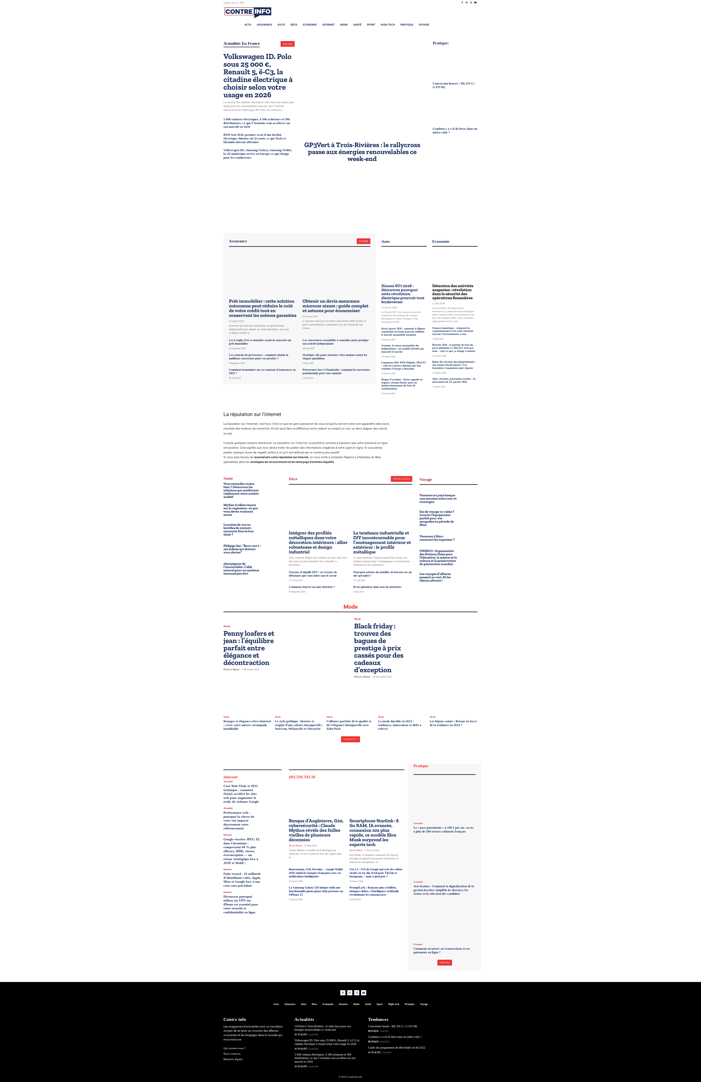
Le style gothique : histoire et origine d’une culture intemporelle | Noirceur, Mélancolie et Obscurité (299, 725)
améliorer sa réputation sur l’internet (283, 443)
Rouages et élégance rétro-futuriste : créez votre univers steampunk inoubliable (247, 725)
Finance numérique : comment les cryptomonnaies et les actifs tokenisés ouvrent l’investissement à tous (452, 331)
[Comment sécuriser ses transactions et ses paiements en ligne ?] (444, 920)
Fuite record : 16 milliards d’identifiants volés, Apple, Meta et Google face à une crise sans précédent (242, 879)
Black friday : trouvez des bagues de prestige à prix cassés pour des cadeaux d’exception (378, 647)
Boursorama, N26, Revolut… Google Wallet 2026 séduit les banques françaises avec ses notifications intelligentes (316, 873)
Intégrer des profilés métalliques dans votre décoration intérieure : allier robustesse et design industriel (318, 542)
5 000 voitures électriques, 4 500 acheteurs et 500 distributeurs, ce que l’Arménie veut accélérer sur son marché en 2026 (256, 123)
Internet (227, 835)
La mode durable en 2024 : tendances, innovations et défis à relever (399, 725)
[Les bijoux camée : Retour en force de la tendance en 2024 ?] (454, 697)
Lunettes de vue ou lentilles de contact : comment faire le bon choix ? (238, 529)
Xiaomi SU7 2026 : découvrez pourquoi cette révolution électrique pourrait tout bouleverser (402, 293)
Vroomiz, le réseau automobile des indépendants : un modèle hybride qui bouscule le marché (402, 348)
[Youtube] (475, 3)
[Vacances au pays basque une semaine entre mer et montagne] (469, 498)
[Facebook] (462, 3)
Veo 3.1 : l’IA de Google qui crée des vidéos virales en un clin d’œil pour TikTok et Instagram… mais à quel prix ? (375, 873)
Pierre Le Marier (231, 669)
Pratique (417, 944)
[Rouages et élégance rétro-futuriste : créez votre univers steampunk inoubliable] (247, 697)
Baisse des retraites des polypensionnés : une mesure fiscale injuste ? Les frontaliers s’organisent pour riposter (454, 364)
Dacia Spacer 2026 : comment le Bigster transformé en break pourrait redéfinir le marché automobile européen (403, 331)
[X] (471, 3)
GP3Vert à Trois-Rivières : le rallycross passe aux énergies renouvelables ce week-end (362, 152)
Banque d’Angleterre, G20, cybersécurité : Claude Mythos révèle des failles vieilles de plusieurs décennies (316, 830)
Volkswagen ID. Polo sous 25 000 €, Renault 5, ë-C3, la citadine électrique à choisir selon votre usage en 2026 (258, 75)
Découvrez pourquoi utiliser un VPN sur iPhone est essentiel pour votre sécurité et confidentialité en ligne (240, 904)
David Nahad (295, 845)
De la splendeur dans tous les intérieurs (377, 586)
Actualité (228, 781)
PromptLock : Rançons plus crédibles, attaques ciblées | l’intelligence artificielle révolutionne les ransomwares (374, 891)
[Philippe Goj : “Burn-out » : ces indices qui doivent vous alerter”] (272, 548)
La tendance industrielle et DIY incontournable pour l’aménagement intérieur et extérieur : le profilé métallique (382, 542)
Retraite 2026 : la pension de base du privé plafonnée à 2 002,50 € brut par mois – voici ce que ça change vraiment (453, 348)
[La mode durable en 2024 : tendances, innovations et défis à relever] (402, 697)
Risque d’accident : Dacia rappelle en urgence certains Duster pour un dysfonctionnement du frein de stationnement (402, 384)
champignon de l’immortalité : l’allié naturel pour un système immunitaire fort (241, 568)
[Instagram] (466, 3)
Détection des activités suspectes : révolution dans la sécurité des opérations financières (452, 291)
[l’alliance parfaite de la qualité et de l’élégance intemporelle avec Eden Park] (350, 697)
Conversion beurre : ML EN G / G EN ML (393, 1026)
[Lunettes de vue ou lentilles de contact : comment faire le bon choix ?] (272, 529)
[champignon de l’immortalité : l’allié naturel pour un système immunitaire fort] (272, 568)
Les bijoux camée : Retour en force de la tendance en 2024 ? (453, 723)
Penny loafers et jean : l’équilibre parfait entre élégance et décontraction (248, 648)
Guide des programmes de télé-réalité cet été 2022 (396, 1047)
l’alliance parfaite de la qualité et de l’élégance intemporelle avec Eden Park (349, 725)
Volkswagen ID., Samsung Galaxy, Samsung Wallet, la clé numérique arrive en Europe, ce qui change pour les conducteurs (257, 153)
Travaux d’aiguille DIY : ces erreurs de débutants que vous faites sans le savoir (313, 574)
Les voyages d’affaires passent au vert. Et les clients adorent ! (435, 577)
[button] (451, 12)
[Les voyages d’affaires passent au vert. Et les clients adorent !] (469, 576)
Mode (226, 626)
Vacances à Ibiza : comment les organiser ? (437, 538)
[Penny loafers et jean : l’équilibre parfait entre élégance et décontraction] (316, 647)
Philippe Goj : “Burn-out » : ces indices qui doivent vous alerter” (242, 549)
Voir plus (349, 739)
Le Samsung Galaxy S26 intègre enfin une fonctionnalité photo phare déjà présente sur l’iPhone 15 (316, 891)
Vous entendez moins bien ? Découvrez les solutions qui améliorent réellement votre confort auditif (241, 490)
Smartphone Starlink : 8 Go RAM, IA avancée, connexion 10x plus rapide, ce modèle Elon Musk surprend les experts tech (374, 832)
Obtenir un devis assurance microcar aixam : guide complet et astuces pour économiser (335, 305)
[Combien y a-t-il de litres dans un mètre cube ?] (455, 108)
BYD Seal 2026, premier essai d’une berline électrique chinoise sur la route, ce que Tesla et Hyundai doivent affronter (254, 138)
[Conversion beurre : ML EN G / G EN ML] (455, 63)
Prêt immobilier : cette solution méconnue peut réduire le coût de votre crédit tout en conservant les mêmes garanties (262, 308)
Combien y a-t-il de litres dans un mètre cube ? (395, 1036)
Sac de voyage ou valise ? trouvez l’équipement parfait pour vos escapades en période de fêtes (437, 518)
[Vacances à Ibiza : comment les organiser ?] (469, 537)
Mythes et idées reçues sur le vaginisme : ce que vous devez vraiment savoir (240, 510)
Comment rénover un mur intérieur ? (312, 586)
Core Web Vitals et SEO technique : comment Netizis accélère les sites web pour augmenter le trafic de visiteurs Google (241, 793)
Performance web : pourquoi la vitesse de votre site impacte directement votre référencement (238, 820)
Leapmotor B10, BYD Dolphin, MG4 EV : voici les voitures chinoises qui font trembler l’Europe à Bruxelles (403, 365)
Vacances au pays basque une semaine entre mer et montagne (438, 498)
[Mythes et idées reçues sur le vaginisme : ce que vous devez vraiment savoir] (272, 509)
